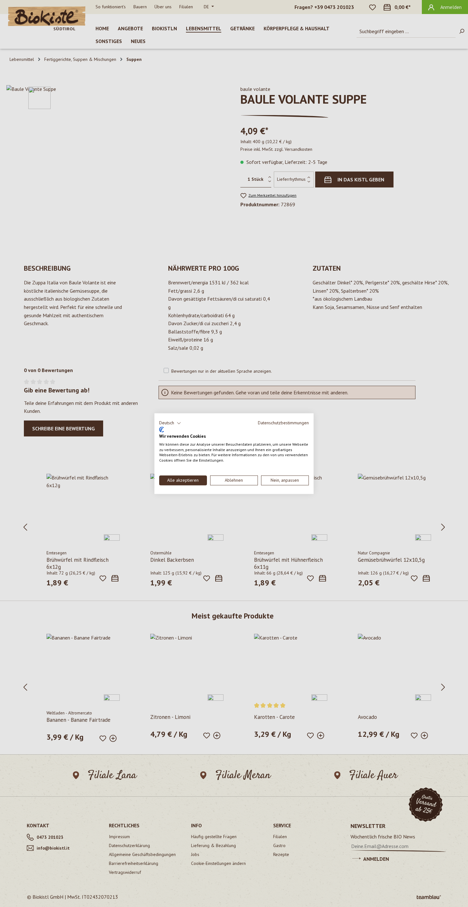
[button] (170, 423)
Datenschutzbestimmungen (283, 423)
